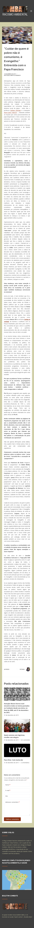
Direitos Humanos (15, 75)
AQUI (30, 917)
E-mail (7, 790)
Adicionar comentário (12, 802)
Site (6, 796)
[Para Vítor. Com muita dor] (17, 750)
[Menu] (31, 11)
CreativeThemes (7, 926)
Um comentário (25, 740)
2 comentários (25, 762)
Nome (7, 785)
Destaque (7, 75)
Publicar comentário (12, 819)
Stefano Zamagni (15, 110)
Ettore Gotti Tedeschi (10, 112)
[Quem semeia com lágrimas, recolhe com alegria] (17, 725)
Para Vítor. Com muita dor (13, 760)
